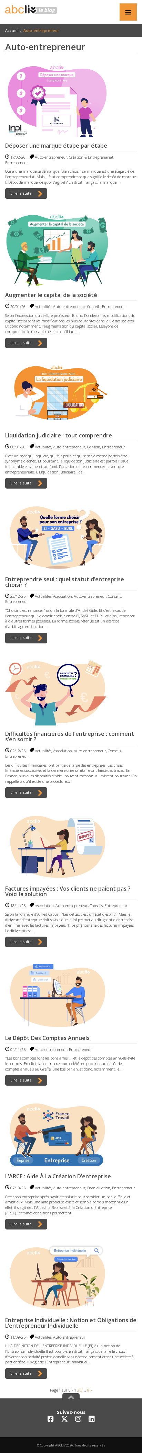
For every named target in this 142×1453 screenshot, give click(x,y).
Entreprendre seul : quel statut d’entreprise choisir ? (64, 581)
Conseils (93, 306)
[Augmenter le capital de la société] (71, 250)
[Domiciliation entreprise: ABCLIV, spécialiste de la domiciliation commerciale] (31, 9)
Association (62, 596)
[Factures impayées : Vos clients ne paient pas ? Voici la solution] (71, 846)
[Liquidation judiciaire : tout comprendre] (71, 394)
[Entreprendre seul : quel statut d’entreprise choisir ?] (71, 536)
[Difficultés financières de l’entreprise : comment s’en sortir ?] (71, 691)
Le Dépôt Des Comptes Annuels (47, 1038)
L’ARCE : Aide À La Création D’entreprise (58, 1176)
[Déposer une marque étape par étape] (71, 100)
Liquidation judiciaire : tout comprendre (58, 435)
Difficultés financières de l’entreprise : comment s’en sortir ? (69, 736)
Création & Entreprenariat (91, 157)
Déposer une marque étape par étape (56, 145)
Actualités (43, 306)
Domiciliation (98, 1187)
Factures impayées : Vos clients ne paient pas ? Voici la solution (68, 891)
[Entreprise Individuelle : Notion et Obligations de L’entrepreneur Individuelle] (71, 1277)
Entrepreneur (16, 162)
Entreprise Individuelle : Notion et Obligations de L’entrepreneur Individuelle (70, 1322)
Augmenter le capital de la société (51, 295)
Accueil (12, 30)
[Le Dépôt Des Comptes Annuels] (71, 995)
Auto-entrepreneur (51, 157)
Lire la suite (21, 193)
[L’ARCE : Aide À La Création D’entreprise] (71, 1133)
